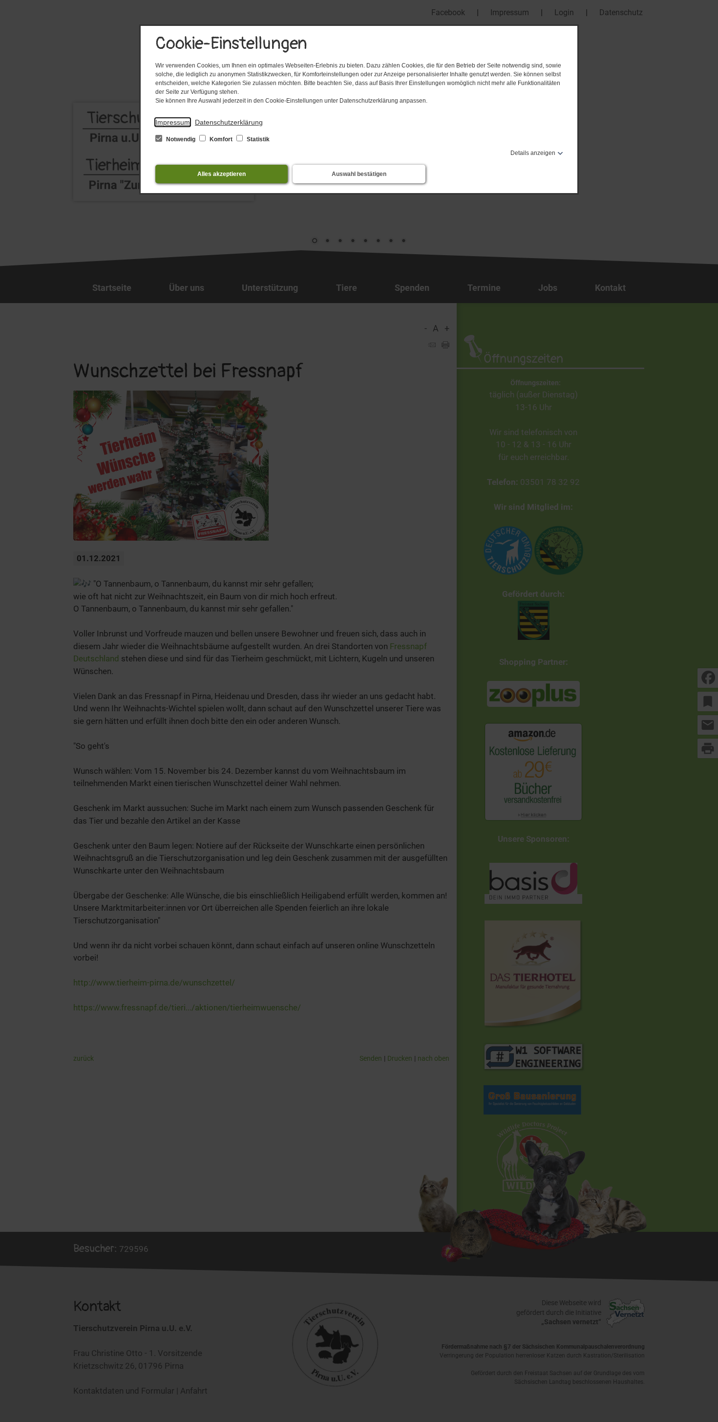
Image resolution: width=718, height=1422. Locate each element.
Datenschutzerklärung (229, 122)
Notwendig (181, 139)
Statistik (257, 139)
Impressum (172, 122)
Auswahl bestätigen (359, 174)
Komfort (221, 139)
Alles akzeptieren (221, 174)
